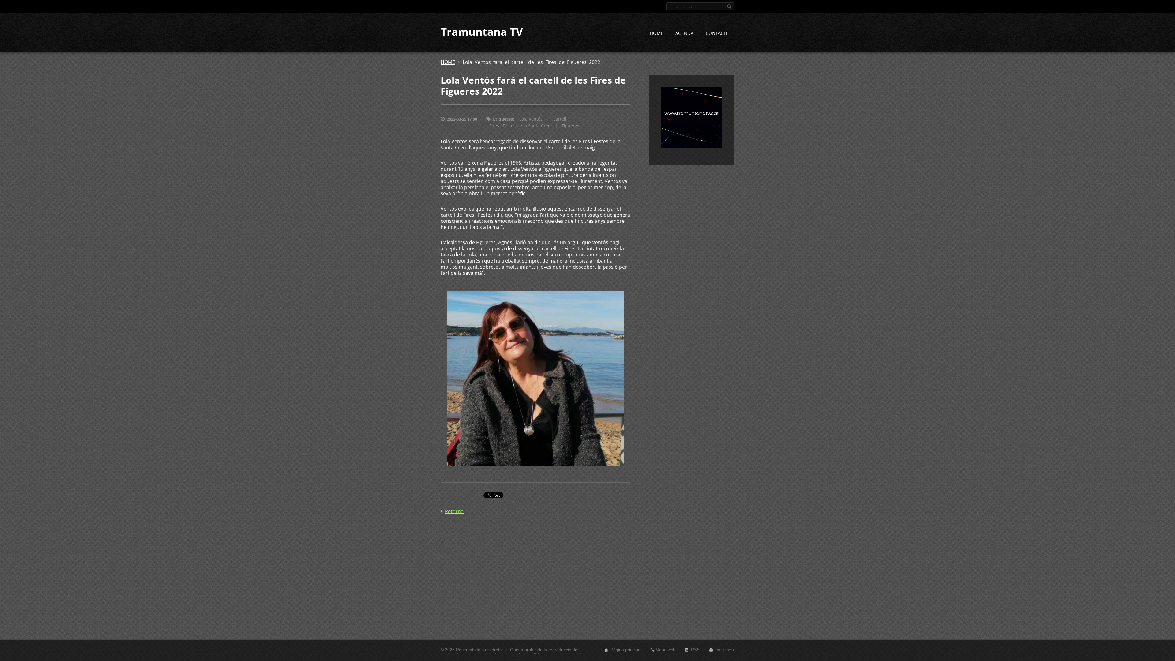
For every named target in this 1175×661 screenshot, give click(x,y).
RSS (695, 649)
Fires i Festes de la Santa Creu (520, 126)
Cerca (729, 6)
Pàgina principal (625, 649)
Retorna (454, 511)
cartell (560, 119)
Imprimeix (724, 649)
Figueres (570, 126)
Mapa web (665, 649)
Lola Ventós (531, 119)
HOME (656, 33)
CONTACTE (717, 33)
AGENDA (684, 33)
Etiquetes (503, 119)
